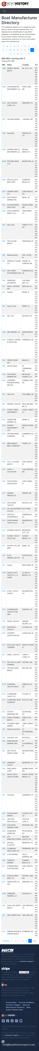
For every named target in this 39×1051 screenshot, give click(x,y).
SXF (3, 261)
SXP (3, 366)
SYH (4, 530)
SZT (3, 866)
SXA (3, 205)
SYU (4, 662)
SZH (3, 769)
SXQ (3, 374)
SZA (3, 718)
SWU (4, 133)
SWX (4, 180)
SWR (4, 87)
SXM (4, 332)
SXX (3, 434)
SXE (3, 255)
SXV (3, 420)
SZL (3, 819)
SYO (3, 609)
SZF (3, 751)
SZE (3, 741)
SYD (4, 503)
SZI (3, 774)
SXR (3, 380)
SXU (3, 410)
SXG (3, 271)
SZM (4, 825)
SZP (3, 843)
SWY (4, 191)
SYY (3, 700)
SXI (3, 286)
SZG (3, 763)
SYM (4, 573)
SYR (3, 633)
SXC (3, 225)
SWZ (4, 197)
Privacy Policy (11, 1002)
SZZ (3, 931)
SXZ (3, 462)
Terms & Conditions (26, 1002)
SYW (4, 684)
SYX (3, 694)
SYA (3, 469)
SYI (3, 536)
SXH (3, 280)
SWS (4, 103)
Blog (28, 1007)
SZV (3, 882)
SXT (3, 404)
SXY (3, 443)
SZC (3, 729)
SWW (4, 161)
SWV (4, 149)
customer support (26, 961)
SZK (3, 813)
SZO (3, 837)
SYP (3, 621)
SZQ (3, 848)
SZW (4, 893)
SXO (3, 360)
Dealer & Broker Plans (14, 1010)
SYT (3, 655)
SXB (3, 211)
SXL (3, 316)
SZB (3, 723)
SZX (3, 905)
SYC (3, 493)
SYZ (3, 712)
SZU (3, 876)
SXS (3, 394)
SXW (4, 425)
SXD (3, 241)
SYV (3, 668)
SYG (3, 520)
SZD (3, 738)
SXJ (3, 292)
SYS (3, 645)
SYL (3, 565)
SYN (4, 591)
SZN (3, 831)
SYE (3, 509)
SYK (3, 555)
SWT (4, 119)
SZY (3, 915)
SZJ (3, 795)
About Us (26, 1005)
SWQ (4, 68)
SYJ (3, 546)
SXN (3, 340)
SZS (3, 860)
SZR (3, 854)
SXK (3, 306)
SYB (3, 481)
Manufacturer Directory (15, 1007)
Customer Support (13, 1005)
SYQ (3, 627)
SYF (3, 514)
